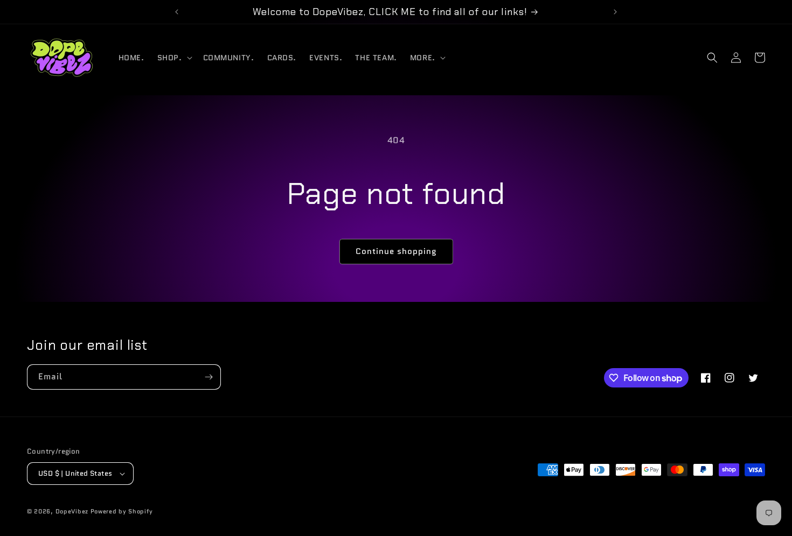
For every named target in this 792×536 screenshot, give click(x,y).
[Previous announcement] (177, 12)
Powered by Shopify (122, 511)
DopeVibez (71, 511)
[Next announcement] (615, 12)
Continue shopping (396, 251)
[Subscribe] (208, 377)
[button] (174, 57)
